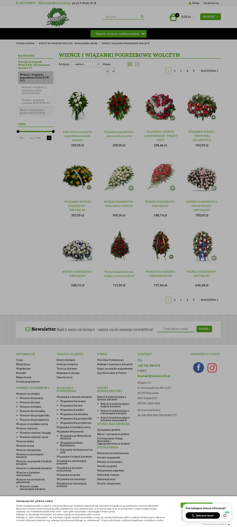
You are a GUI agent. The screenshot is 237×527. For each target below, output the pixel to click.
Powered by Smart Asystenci (216, 524)
